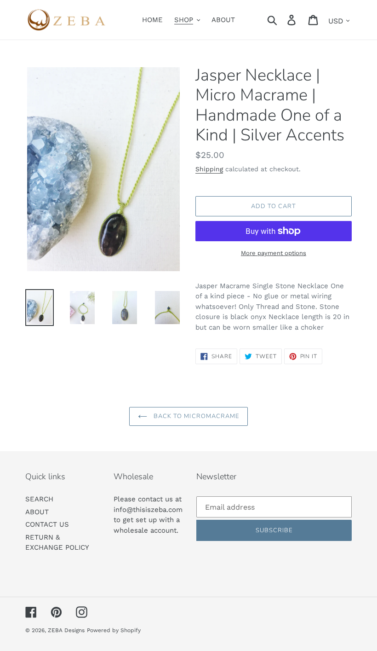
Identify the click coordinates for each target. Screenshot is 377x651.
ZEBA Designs (66, 630)
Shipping (209, 169)
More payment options (273, 253)
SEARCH (39, 499)
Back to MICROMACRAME (195, 416)
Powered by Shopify (114, 630)
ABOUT (37, 512)
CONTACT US (47, 524)
